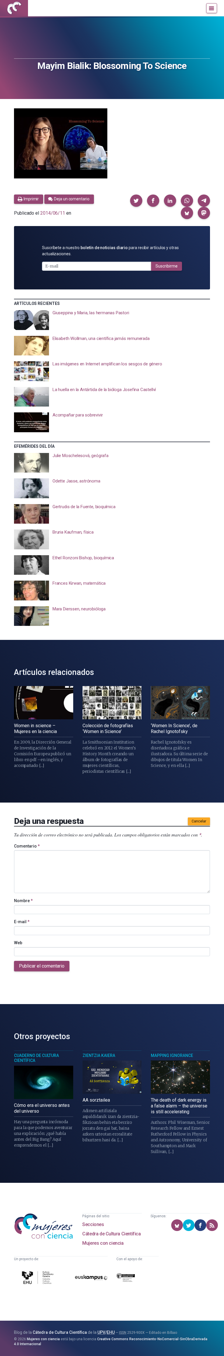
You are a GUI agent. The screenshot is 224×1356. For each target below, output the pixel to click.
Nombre (23, 900)
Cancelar (199, 821)
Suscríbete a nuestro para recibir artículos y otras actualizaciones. (110, 250)
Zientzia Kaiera (99, 1055)
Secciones (93, 1224)
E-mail (21, 921)
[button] (136, 201)
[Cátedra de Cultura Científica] (38, 1278)
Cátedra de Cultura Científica (111, 1234)
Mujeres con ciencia (102, 1243)
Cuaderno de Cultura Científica (36, 1058)
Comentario (27, 846)
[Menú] (211, 8)
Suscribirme (166, 266)
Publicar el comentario (41, 966)
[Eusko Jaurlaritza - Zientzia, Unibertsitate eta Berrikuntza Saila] (125, 1278)
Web (18, 942)
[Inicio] (14, 8)
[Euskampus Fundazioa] (91, 1278)
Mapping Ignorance (172, 1055)
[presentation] (112, 320)
